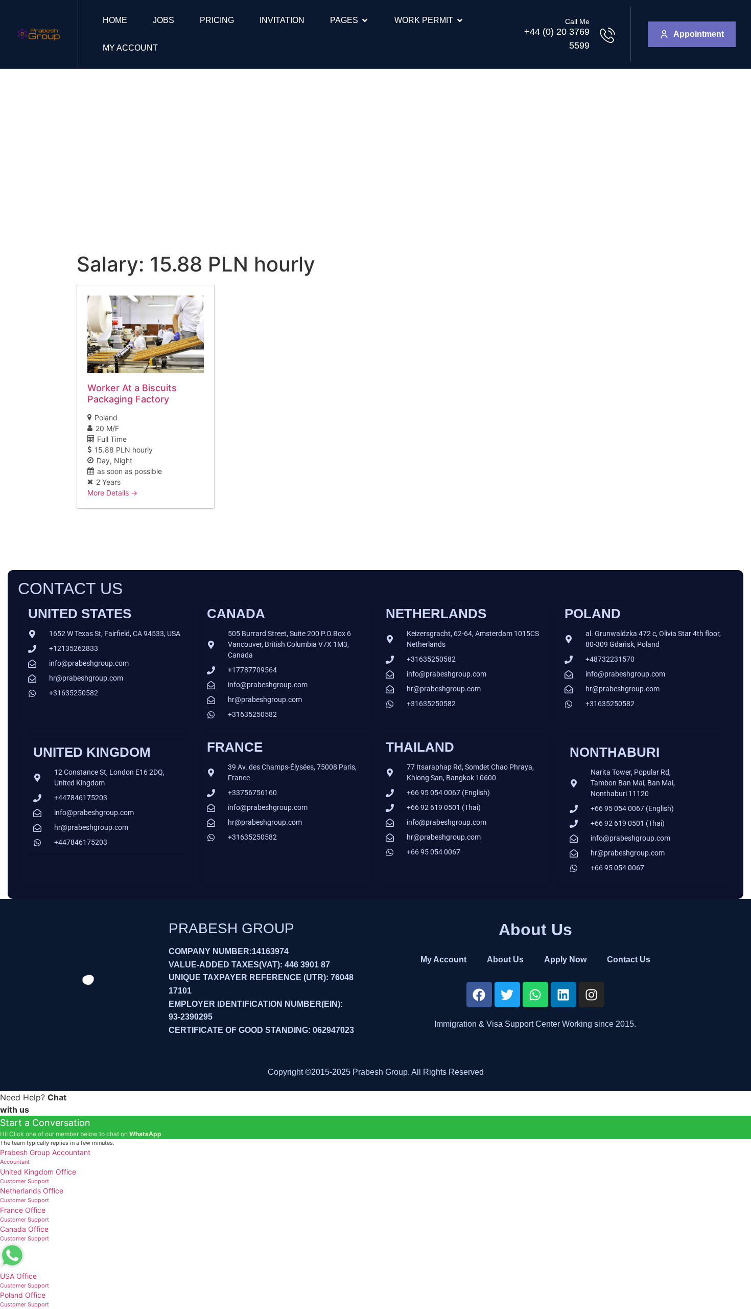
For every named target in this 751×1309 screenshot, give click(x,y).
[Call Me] (607, 35)
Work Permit (423, 20)
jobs (163, 20)
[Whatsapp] (535, 994)
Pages (344, 20)
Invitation (282, 20)
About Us (505, 959)
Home (115, 20)
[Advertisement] (375, 145)
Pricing (217, 20)
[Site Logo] (38, 44)
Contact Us (628, 959)
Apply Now (565, 959)
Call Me (577, 21)
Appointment (698, 34)
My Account (130, 47)
